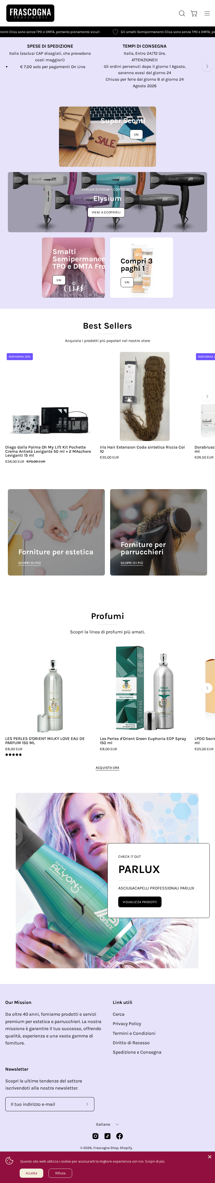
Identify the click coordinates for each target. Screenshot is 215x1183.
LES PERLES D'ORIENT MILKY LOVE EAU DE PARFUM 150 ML (45, 741)
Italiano (103, 1124)
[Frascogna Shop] (30, 13)
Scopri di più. (155, 1161)
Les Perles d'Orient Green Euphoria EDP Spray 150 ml (143, 741)
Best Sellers (107, 325)
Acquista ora (108, 768)
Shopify (126, 1148)
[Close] (209, 1156)
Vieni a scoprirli (106, 212)
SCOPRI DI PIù (29, 563)
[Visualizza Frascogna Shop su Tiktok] (107, 1136)
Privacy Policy (127, 1023)
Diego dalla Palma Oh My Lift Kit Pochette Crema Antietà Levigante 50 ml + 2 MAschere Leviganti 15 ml (48, 451)
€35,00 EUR (109, 457)
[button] (181, 13)
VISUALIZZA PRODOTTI (140, 902)
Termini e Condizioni (134, 1033)
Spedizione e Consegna (137, 1052)
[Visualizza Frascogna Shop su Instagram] (95, 1136)
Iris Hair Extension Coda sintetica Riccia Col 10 (142, 449)
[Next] (207, 66)
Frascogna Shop (106, 1148)
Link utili (122, 1002)
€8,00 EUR (14, 749)
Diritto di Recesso (131, 1042)
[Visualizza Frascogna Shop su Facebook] (119, 1136)
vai (127, 282)
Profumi (107, 616)
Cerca (119, 1014)
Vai (136, 134)
